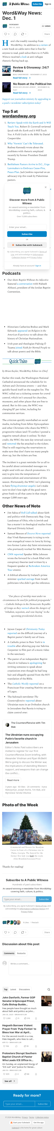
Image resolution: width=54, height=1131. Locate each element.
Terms (31, 1117)
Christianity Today (35, 629)
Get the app (39, 1122)
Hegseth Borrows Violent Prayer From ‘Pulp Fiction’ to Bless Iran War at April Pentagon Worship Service (19, 1029)
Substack (15, 1128)
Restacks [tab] (21, 953)
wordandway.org (19, 116)
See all (8, 1081)
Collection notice (42, 1117)
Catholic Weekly (20, 684)
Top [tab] (5, 989)
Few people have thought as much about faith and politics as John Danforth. (19, 1010)
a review (43, 45)
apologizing (36, 663)
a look (23, 57)
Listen (48, 26)
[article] (27, 1008)
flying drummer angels (23, 486)
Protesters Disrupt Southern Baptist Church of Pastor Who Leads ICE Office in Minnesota (19, 1057)
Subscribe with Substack (29, 245)
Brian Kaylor (19, 87)
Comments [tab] (9, 953)
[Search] (49, 989)
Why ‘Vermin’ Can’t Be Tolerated (25, 143)
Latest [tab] (13, 989)
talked (33, 513)
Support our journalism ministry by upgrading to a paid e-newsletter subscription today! (26, 101)
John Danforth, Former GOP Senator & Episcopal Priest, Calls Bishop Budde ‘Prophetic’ (18, 1001)
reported (46, 533)
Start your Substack (21, 1122)
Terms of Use (41, 906)
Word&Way (14, 25)
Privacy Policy (36, 257)
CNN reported (15, 554)
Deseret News (34, 533)
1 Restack (35, 922)
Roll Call (25, 513)
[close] (45, 187)
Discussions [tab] (24, 989)
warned (25, 608)
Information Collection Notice (32, 908)
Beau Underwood (21, 75)
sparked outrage (25, 579)
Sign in (48, 4)
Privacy (25, 1117)
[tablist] (14, 953)
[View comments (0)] (15, 34)
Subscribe (37, 4)
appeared (23, 331)
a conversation (25, 284)
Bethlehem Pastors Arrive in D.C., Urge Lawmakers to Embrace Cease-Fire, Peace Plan (28, 168)
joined (19, 348)
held (32, 855)
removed (11, 444)
